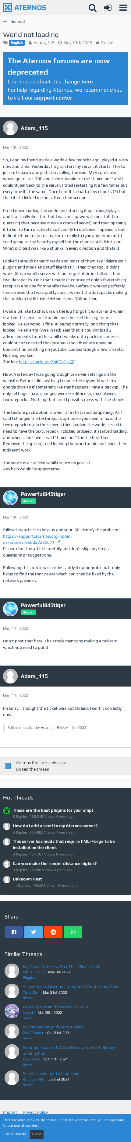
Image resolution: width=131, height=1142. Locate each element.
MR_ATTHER (33, 972)
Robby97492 (33, 1079)
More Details (15, 1134)
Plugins (29, 977)
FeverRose (31, 1059)
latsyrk (28, 1012)
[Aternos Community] (24, 8)
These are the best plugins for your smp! (53, 810)
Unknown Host (27, 879)
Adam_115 (44, 42)
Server (28, 998)
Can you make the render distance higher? (55, 863)
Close (36, 1134)
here (87, 81)
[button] (123, 8)
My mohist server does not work (53, 1026)
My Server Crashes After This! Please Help (61, 966)
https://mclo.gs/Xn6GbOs (44, 361)
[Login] (108, 8)
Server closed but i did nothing (51, 1073)
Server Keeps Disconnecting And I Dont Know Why (70, 986)
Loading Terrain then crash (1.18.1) (56, 1006)
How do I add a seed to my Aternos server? (55, 825)
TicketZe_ (31, 992)
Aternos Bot (27, 762)
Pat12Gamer (33, 1033)
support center (53, 97)
